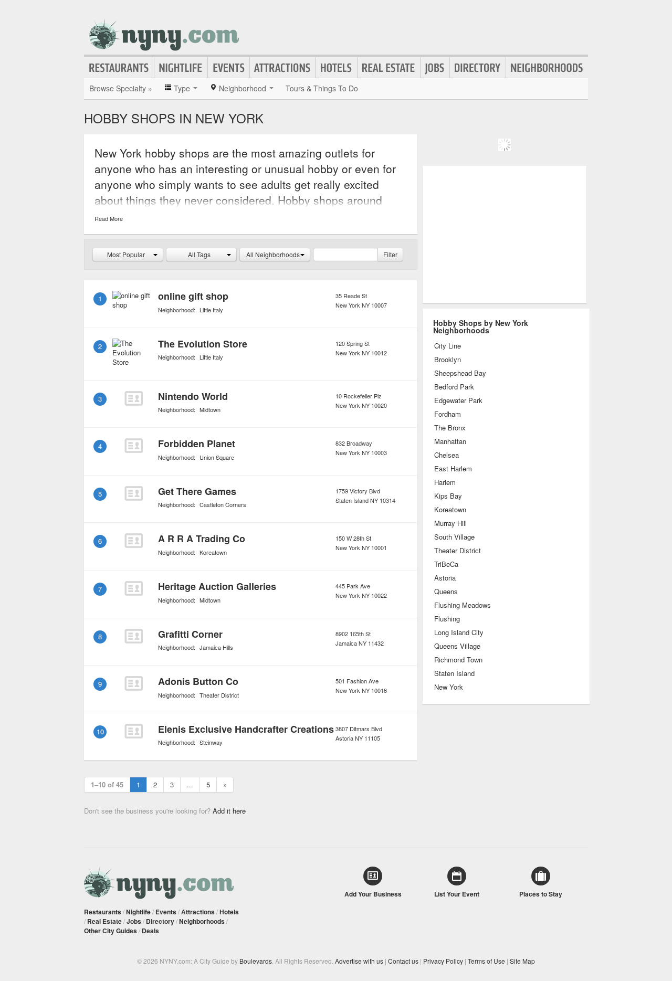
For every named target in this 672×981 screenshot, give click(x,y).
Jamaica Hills (216, 647)
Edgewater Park (458, 400)
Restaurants (119, 68)
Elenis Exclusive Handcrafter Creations (246, 729)
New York (448, 687)
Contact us (403, 960)
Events (228, 68)
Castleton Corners (223, 504)
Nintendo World (193, 396)
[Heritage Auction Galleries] (133, 588)
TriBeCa (446, 564)
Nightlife (180, 68)
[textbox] (345, 254)
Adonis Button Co (198, 681)
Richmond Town (458, 660)
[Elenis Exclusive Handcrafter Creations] (133, 731)
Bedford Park (454, 387)
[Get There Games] (133, 493)
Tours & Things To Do (322, 88)
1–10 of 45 (107, 784)
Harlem (445, 482)
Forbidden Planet (196, 443)
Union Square (217, 457)
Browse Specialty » (120, 88)
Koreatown (213, 552)
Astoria (445, 578)
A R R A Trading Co (201, 538)
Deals (150, 930)
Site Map (522, 960)
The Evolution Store (202, 344)
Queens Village (457, 646)
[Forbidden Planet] (133, 445)
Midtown (210, 409)
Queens (446, 591)
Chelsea (446, 455)
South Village (454, 537)
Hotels (336, 68)
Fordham (447, 414)
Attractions (282, 68)
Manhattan (450, 441)
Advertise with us (359, 960)
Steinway (211, 742)
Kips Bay (448, 496)
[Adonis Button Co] (133, 683)
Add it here (229, 811)
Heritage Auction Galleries (217, 586)
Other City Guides (110, 930)
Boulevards (255, 960)
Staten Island (454, 673)
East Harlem (453, 469)
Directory (478, 68)
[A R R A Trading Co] (133, 540)
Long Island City (459, 632)
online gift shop (193, 296)
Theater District (219, 695)
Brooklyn (447, 359)
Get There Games (197, 491)
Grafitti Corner (190, 634)
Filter (390, 254)
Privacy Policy (443, 960)
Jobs (435, 68)
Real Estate (389, 68)
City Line (447, 346)
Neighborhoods (547, 68)
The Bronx (450, 428)
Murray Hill (450, 523)
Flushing (447, 619)
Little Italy (211, 309)
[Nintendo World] (133, 398)
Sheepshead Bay (460, 373)
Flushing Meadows (462, 605)
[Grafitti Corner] (133, 636)
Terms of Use (486, 960)
